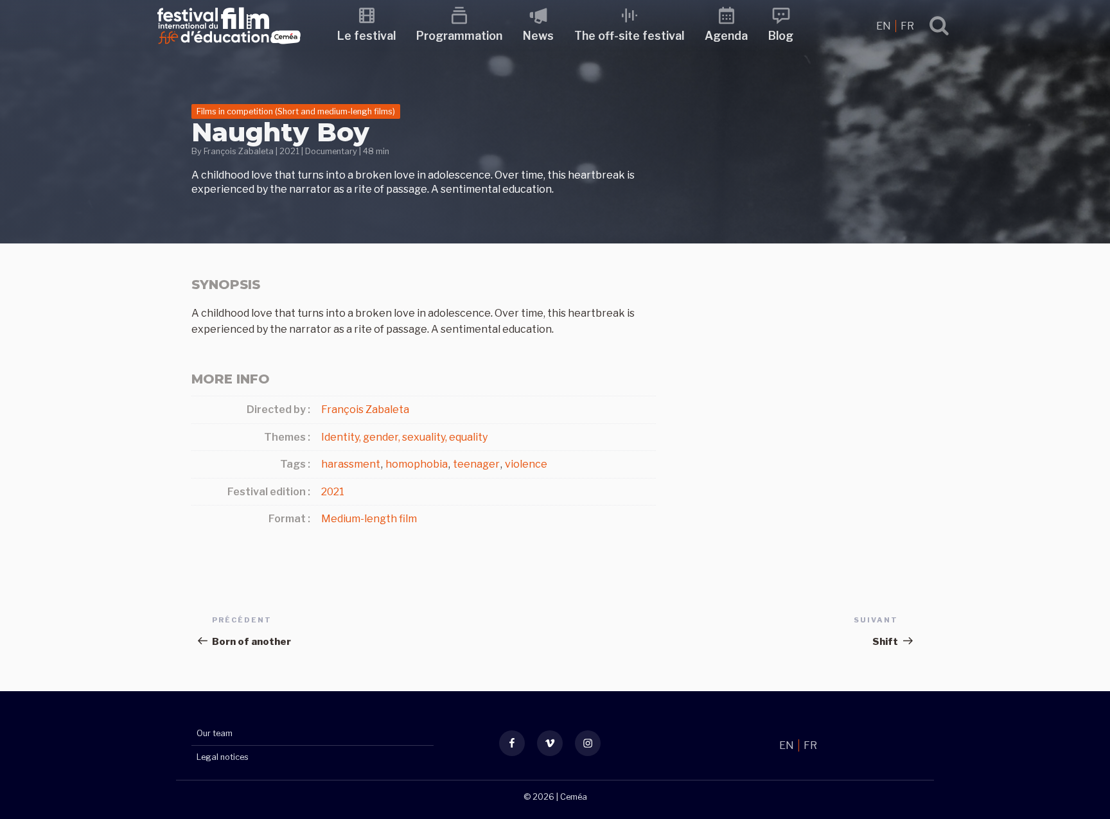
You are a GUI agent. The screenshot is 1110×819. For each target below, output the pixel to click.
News (538, 35)
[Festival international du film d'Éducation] (229, 48)
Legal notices (223, 757)
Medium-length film (369, 519)
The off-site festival (629, 35)
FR (907, 26)
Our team (215, 733)
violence (526, 464)
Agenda (726, 35)
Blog (780, 35)
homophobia (416, 464)
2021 (289, 151)
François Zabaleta (239, 151)
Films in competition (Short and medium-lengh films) (296, 111)
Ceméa (573, 797)
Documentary (331, 151)
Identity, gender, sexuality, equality (404, 437)
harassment (350, 464)
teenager (476, 464)
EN (884, 26)
